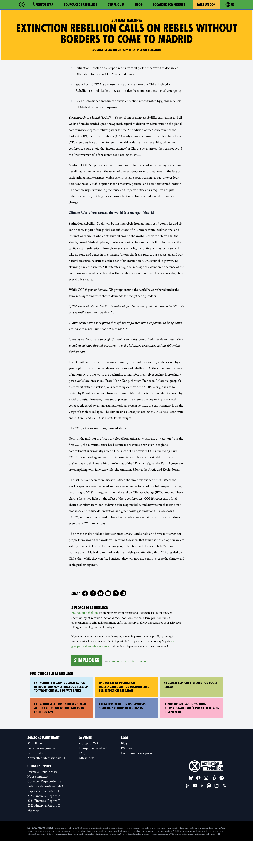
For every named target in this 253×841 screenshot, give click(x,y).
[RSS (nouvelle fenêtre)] (224, 786)
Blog (139, 4)
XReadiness (86, 758)
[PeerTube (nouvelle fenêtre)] (187, 785)
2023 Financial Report (42, 795)
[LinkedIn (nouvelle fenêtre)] (216, 786)
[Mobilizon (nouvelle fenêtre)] (214, 778)
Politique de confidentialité (45, 786)
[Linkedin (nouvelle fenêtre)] (123, 593)
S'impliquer (116, 4)
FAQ (82, 753)
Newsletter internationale (44, 758)
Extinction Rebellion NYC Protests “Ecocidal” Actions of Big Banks (122, 706)
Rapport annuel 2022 (41, 791)
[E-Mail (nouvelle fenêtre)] (108, 593)
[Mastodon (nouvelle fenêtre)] (209, 785)
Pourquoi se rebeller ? (80, 4)
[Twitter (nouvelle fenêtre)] (93, 593)
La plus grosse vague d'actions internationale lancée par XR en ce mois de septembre (191, 708)
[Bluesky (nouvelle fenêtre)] (100, 593)
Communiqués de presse (137, 753)
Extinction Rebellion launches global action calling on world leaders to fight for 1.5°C (60, 708)
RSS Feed (127, 748)
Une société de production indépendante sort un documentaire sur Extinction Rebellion (124, 686)
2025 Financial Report (42, 805)
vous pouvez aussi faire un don (128, 661)
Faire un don (206, 4)
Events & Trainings (40, 771)
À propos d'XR (43, 4)
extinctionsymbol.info (205, 833)
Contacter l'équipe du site (44, 781)
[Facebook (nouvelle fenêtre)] (85, 593)
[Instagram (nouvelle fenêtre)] (116, 593)
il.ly (219, 833)
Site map (33, 810)
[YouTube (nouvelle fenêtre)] (195, 786)
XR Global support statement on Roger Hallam (190, 685)
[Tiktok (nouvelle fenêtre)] (221, 778)
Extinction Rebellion (84, 613)
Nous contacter (37, 776)
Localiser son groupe (169, 4)
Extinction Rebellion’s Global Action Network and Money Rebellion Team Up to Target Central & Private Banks (61, 686)
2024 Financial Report (42, 800)
